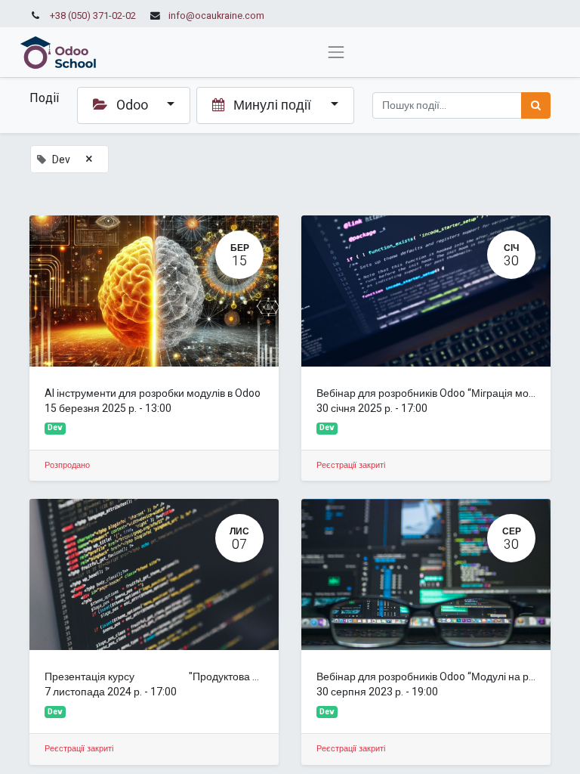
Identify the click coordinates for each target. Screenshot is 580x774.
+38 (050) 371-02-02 (93, 16)
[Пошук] (536, 105)
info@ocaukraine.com (216, 16)
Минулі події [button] (272, 105)
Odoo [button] (132, 105)
